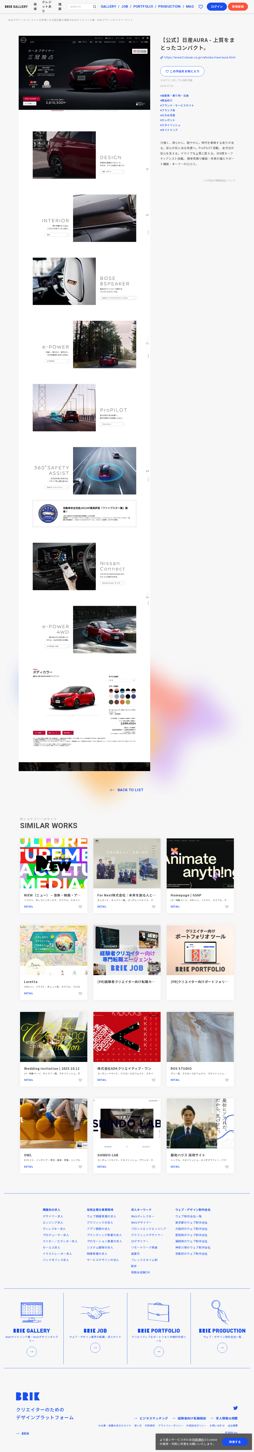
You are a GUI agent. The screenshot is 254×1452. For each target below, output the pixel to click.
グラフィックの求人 (100, 1222)
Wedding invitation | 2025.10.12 (52, 1068)
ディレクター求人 (54, 1229)
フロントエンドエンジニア (148, 1229)
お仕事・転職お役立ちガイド (114, 1425)
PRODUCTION (169, 6)
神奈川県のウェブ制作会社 (193, 1247)
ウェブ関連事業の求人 (101, 1216)
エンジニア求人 (53, 1222)
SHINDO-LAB (107, 1155)
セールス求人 (51, 1247)
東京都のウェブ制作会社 (191, 1222)
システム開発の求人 (100, 1247)
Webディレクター (143, 1216)
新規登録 (238, 6)
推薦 (60, 6)
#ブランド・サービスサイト (177, 105)
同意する (235, 1442)
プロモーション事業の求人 (104, 1241)
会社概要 (233, 1425)
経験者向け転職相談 (192, 1418)
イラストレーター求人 (57, 1254)
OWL (28, 1155)
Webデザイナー (141, 1222)
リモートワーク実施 (144, 1247)
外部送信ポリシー (196, 1425)
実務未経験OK (140, 1272)
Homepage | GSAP (186, 895)
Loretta (31, 981)
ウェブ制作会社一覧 (188, 1216)
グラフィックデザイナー (147, 1235)
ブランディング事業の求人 (104, 1235)
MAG (190, 6)
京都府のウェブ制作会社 (191, 1254)
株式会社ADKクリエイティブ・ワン (124, 1068)
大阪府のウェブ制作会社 (191, 1229)
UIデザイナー (140, 1241)
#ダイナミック (169, 130)
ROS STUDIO (181, 1068)
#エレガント (167, 120)
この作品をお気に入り (184, 71)
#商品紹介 (166, 100)
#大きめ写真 (167, 115)
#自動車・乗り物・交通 (174, 95)
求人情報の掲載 (227, 1418)
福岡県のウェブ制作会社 (191, 1241)
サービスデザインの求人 (103, 1260)
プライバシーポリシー (170, 1425)
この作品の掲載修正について (219, 180)
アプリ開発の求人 (99, 1229)
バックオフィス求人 (56, 1260)
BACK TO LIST (131, 790)
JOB (124, 6)
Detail (28, 906)
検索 (35, 6)
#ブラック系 (167, 110)
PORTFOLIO (143, 6)
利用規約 (150, 1425)
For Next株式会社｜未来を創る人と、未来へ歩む (135, 895)
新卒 (134, 1266)
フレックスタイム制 (144, 1260)
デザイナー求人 (53, 1216)
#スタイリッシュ (170, 125)
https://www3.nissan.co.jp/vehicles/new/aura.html (200, 57)
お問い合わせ (217, 1425)
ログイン (217, 6)
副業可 (135, 1254)
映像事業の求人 (97, 1254)
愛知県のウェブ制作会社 (191, 1235)
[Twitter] (235, 1408)
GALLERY (108, 6)
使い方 (138, 1425)
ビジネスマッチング (154, 1418)
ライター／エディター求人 (60, 1241)
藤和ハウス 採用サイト (188, 1155)
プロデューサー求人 (56, 1235)
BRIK (25, 1433)
